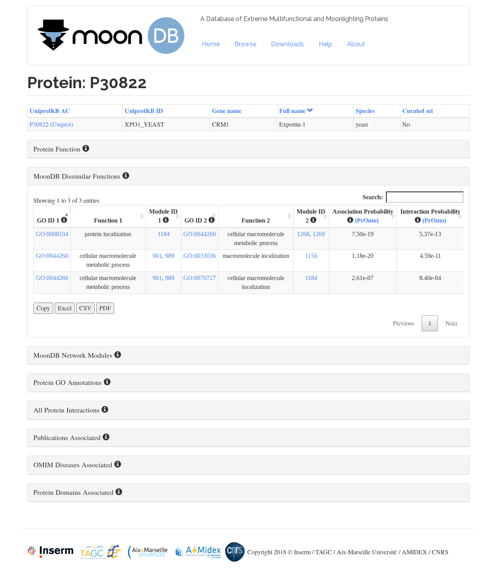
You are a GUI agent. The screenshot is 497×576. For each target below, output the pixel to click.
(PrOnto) (367, 220)
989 (169, 255)
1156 (311, 255)
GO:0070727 (199, 278)
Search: (373, 196)
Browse (245, 44)
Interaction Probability (430, 216)
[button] (248, 149)
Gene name (227, 110)
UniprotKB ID (144, 110)
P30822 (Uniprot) (51, 124)
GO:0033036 (199, 255)
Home (211, 44)
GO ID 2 (196, 220)
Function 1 (108, 220)
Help (325, 44)
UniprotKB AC (50, 110)
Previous (403, 323)
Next (451, 323)
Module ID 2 (311, 216)
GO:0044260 (199, 234)
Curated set (417, 110)
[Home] (114, 35)
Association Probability (362, 216)
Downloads (287, 44)
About (356, 44)
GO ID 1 (49, 220)
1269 (319, 234)
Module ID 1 (163, 216)
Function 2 (256, 220)
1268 (303, 234)
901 (157, 255)
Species (365, 110)
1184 (164, 234)
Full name (292, 110)
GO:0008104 (52, 234)
